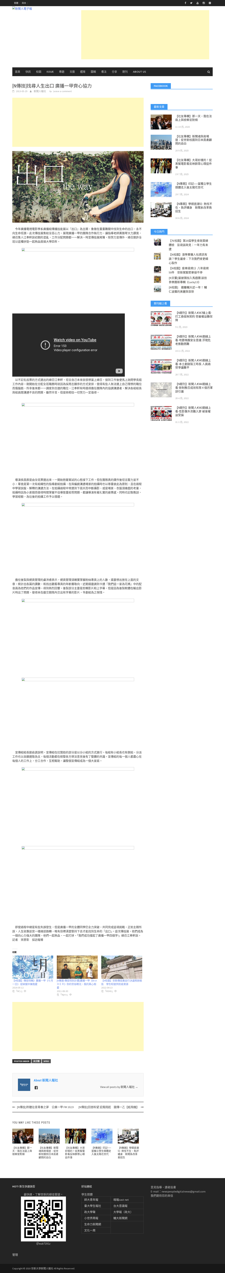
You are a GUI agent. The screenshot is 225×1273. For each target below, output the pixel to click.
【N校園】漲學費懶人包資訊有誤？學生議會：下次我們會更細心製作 (188, 259)
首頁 (17, 71)
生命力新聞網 (92, 1224)
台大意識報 (120, 1206)
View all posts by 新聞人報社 (119, 1087)
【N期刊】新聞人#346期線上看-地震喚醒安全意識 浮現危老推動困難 (193, 340)
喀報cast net (121, 1199)
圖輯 (93, 71)
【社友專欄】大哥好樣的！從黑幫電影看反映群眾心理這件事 (193, 163)
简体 (24, 3)
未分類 (36, 1061)
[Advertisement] (145, 34)
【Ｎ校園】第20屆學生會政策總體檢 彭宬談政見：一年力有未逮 (188, 245)
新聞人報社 (40, 91)
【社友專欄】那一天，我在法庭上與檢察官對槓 (22, 1150)
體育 (82, 71)
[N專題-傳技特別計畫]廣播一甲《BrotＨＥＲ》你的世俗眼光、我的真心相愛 (77, 984)
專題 (61, 71)
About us (139, 71)
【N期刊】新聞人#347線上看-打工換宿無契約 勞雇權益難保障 (194, 316)
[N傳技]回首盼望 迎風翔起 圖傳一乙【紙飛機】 (108, 1107)
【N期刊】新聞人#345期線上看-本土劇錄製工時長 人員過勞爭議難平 (193, 364)
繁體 (16, 3)
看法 (104, 71)
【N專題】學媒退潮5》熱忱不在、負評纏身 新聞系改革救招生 (193, 207)
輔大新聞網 (120, 1218)
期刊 (125, 71)
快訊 (28, 71)
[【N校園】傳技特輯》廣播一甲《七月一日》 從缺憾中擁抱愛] (32, 967)
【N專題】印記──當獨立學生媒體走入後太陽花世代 (101, 1150)
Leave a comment (62, 91)
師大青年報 (91, 1199)
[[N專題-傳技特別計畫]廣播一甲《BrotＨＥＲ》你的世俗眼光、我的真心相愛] (77, 967)
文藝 (72, 71)
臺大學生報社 (92, 1206)
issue (50, 71)
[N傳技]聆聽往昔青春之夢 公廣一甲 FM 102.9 (45, 1107)
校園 (38, 71)
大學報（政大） (123, 1212)
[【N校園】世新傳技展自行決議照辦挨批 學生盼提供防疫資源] (121, 967)
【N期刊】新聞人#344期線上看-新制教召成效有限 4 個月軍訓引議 (194, 387)
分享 (114, 71)
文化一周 (89, 1230)
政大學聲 (89, 1212)
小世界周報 (91, 1218)
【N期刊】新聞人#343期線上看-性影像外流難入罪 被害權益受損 (193, 411)
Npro (46, 1061)
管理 (15, 1255)
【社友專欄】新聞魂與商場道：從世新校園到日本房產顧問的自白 (193, 140)
